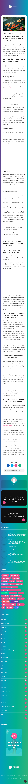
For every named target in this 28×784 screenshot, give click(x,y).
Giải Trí (4, 584)
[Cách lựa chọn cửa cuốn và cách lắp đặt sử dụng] (4, 548)
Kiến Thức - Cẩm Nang (16, 584)
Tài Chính (20, 604)
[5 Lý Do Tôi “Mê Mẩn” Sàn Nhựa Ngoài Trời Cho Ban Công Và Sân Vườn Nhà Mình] (4, 535)
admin (14, 485)
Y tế (17, 607)
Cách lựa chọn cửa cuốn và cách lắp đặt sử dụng (16, 548)
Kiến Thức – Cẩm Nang (7, 650)
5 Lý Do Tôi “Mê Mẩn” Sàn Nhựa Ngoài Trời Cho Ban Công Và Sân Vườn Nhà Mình (17, 535)
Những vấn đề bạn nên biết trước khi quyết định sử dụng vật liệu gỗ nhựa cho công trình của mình (16, 542)
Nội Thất (5, 593)
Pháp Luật (13, 593)
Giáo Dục (19, 581)
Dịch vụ (12, 581)
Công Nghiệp (6, 578)
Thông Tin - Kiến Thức (9, 598)
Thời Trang (6, 601)
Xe (3, 607)
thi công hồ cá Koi (9, 88)
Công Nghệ (16, 578)
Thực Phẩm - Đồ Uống (9, 604)
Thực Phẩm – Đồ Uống (7, 706)
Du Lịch (5, 581)
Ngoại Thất (14, 587)
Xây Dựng (10, 607)
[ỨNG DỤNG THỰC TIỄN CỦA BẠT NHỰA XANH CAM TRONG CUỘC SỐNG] (4, 562)
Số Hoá (21, 593)
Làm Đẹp (5, 587)
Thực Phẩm (15, 601)
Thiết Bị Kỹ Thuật (15, 595)
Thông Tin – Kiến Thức (7, 699)
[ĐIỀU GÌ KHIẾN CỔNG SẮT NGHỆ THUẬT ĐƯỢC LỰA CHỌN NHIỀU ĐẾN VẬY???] (4, 555)
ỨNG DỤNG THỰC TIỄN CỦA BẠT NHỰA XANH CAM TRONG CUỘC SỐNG (17, 562)
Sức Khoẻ (5, 595)
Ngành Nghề (6, 590)
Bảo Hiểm (5, 575)
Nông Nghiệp (16, 590)
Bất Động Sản (14, 575)
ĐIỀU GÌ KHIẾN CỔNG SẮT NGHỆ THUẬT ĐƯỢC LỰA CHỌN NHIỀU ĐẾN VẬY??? (16, 556)
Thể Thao (20, 598)
